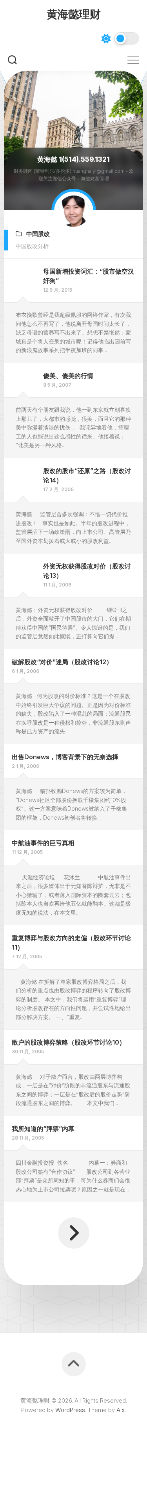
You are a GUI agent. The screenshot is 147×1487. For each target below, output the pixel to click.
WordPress (70, 1410)
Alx (120, 1410)
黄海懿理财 (74, 14)
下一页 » (73, 1233)
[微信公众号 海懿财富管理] (12, 38)
